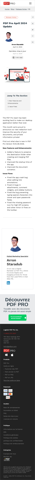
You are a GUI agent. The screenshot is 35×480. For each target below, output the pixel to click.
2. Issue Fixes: (12, 106)
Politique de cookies (11, 438)
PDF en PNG (9, 375)
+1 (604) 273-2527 (10, 333)
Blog (12, 9)
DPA (5, 432)
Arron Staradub (14, 262)
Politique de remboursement (14, 443)
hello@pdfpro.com (10, 346)
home (7, 9)
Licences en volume (11, 419)
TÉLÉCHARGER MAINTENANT (16, 317)
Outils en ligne (9, 366)
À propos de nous (10, 454)
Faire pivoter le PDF (12, 372)
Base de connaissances (12, 407)
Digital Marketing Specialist (17, 256)
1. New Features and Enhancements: (14, 102)
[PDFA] (10, 459)
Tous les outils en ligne (12, 380)
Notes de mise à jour (11, 416)
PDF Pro (6, 363)
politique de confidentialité (13, 441)
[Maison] (9, 3)
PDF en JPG (9, 377)
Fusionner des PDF (11, 369)
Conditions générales (11, 435)
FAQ (5, 413)
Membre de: (8, 457)
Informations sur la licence (13, 429)
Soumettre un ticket (11, 410)
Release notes (21, 9)
